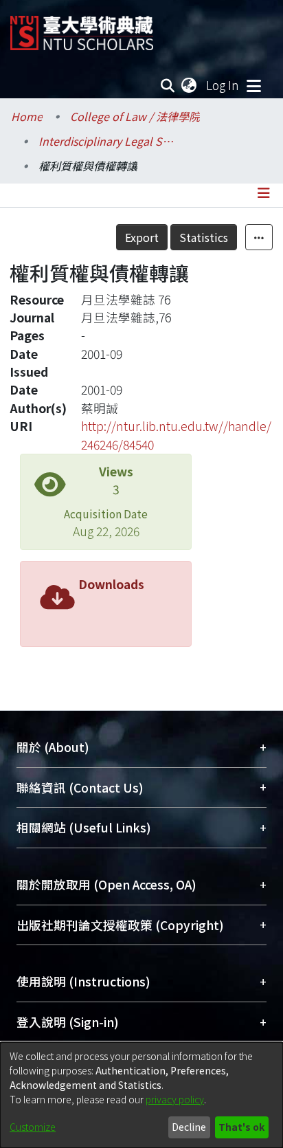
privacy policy (175, 1099)
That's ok (241, 1127)
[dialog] (141, 1095)
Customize (33, 1127)
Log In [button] (223, 84)
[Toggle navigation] (253, 85)
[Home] (81, 27)
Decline (189, 1127)
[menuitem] (189, 85)
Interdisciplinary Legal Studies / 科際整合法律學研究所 (107, 141)
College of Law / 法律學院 (135, 116)
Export (142, 237)
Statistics (203, 237)
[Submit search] (168, 85)
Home (27, 116)
